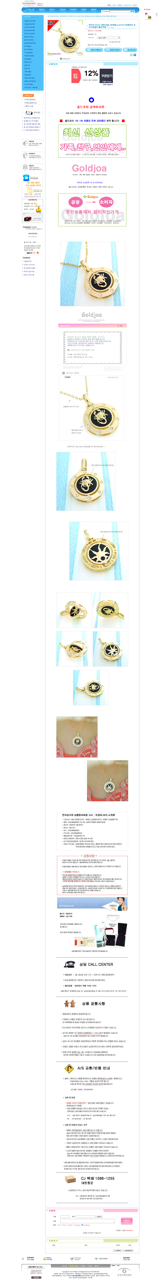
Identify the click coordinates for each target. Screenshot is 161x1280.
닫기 (156, 14)
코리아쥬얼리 (74, 1271)
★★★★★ (86, 1225)
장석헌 (90, 1277)
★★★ (70, 1225)
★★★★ (77, 1225)
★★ (64, 1225)
